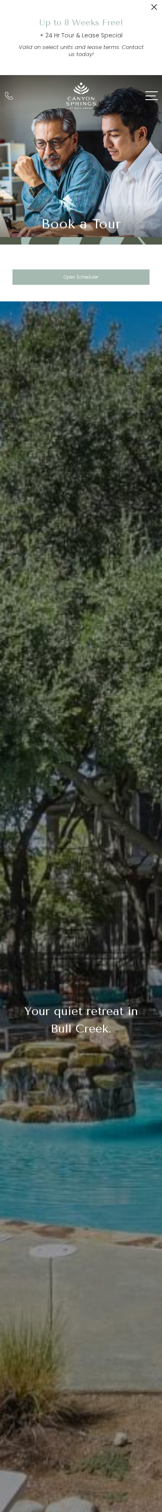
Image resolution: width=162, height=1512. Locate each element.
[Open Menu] (151, 95)
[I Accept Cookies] (152, 1427)
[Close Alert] (154, 9)
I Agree (81, 1469)
